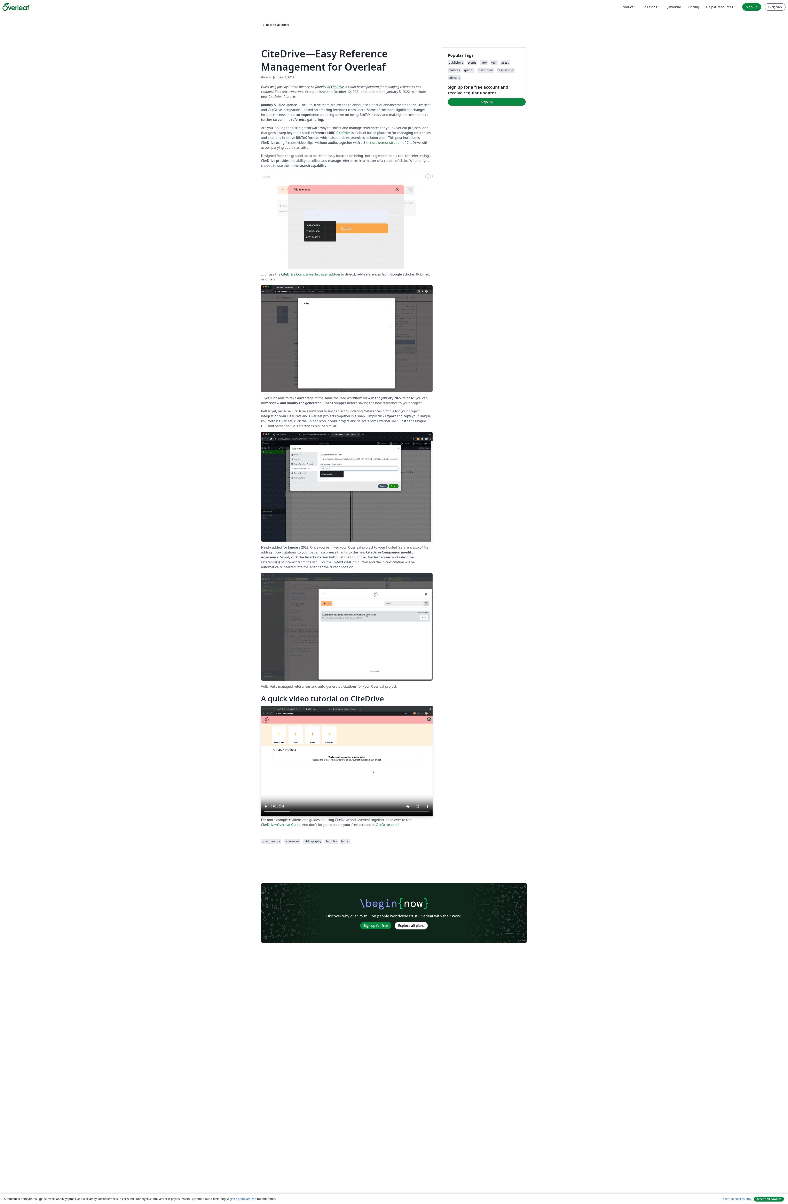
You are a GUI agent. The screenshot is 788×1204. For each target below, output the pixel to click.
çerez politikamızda (243, 1199)
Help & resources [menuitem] (719, 7)
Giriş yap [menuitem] (775, 7)
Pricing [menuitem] (693, 7)
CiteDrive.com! (387, 824)
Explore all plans (411, 925)
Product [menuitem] (627, 7)
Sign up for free (375, 925)
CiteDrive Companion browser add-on (310, 274)
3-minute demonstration (382, 142)
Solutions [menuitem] (650, 7)
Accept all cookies (768, 1199)
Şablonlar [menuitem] (674, 7)
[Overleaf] (15, 7)
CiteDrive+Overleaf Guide (280, 824)
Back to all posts (275, 25)
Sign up (487, 102)
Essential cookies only (736, 1199)
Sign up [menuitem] (752, 7)
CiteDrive (337, 87)
